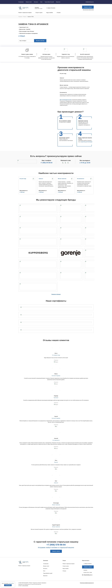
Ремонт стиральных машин (25, 12)
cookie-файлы (11, 583)
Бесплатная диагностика (88, 9)
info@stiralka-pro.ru (90, 1)
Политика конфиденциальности (87, 582)
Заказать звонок (88, 7)
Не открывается (56, 440)
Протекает (56, 397)
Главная (20, 16)
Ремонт (24, 16)
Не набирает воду (56, 355)
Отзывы (59, 12)
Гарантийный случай (49, 1)
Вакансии (58, 1)
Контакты (36, 1)
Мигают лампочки (56, 504)
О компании (21, 1)
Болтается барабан (56, 375)
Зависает (56, 482)
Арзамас (37, 7)
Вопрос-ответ (29, 1)
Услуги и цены (38, 12)
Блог (41, 1)
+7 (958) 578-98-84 (46, 162)
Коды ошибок (49, 12)
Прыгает (56, 462)
